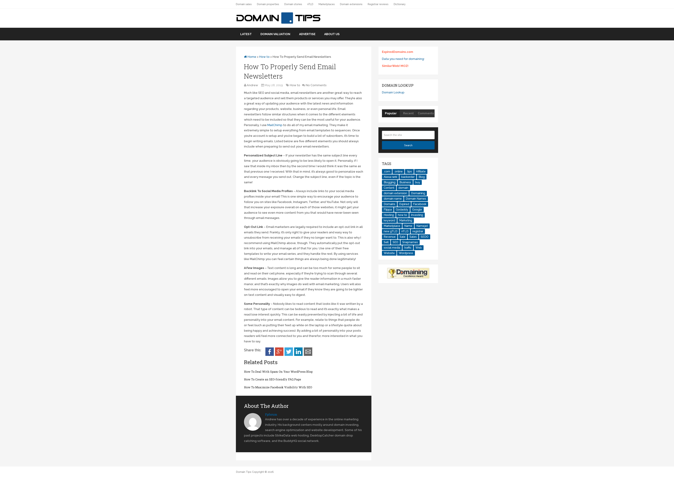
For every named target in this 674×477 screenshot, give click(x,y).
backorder (408, 177)
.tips (409, 171)
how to (402, 215)
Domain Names (416, 198)
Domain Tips (243, 471)
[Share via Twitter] (289, 355)
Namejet (422, 226)
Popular (391, 113)
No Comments (316, 85)
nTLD (310, 4)
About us (332, 34)
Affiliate (421, 171)
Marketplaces (327, 4)
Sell (386, 242)
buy (417, 182)
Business (405, 182)
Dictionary (400, 4)
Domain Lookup (393, 92)
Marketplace (392, 226)
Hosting (389, 215)
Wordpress (406, 253)
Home (251, 56)
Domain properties (268, 4)
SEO (395, 242)
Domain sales (244, 4)
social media (392, 247)
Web (418, 247)
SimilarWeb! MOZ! (395, 66)
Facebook (419, 204)
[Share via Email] (308, 355)
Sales (413, 236)
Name (408, 226)
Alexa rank (390, 177)
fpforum (271, 414)
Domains (389, 204)
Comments (426, 113)
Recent (408, 113)
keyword (389, 220)
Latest (246, 34)
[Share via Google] (279, 355)
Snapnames (410, 242)
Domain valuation (275, 34)
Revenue (390, 236)
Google (417, 209)
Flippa (388, 209)
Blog (422, 177)
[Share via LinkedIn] (298, 355)
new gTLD (390, 231)
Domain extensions (351, 4)
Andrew (252, 85)
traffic (407, 247)
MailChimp (274, 125)
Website (389, 253)
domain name (393, 198)
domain (403, 187)
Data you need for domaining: (403, 59)
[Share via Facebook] (269, 355)
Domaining (418, 193)
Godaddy (402, 209)
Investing (417, 215)
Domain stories (293, 4)
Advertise (307, 34)
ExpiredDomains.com (397, 52)
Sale (402, 236)
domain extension (395, 193)
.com (387, 171)
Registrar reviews (378, 4)
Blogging (389, 182)
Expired (404, 204)
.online (398, 171)
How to (264, 56)
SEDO (424, 236)
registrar (417, 231)
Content (389, 187)
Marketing (405, 220)
